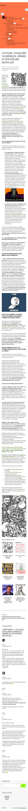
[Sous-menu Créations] (10, 34)
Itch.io (7, 799)
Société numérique (13, 68)
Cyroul (2, 5)
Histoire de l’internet (15, 616)
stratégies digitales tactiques (10, 325)
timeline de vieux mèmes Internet (14, 455)
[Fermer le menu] (2, 14)
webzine (14, 123)
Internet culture (12, 618)
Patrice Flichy (21, 113)
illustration (5, 618)
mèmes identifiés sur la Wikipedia (14, 470)
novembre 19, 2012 (6, 646)
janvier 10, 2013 (6, 757)
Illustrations (5, 68)
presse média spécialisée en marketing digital (13, 213)
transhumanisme (6, 121)
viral (3, 619)
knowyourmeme (17, 475)
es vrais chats (16, 371)
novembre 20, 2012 (6, 678)
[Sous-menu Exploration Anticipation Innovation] (23, 18)
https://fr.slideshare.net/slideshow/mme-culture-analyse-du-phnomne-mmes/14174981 (13, 447)
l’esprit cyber (18, 121)
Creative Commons (18, 490)
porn (13, 121)
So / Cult (11, 451)
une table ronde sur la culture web (5, 85)
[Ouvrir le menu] (26, 9)
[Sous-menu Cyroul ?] (9, 38)
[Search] (23, 785)
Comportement (6, 616)
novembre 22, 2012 (6, 719)
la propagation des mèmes (13, 473)
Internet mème (21, 618)
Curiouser (17, 430)
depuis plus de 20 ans (17, 107)
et (8, 430)
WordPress (23, 808)
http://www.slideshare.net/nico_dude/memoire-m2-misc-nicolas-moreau (14, 703)
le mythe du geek (13, 120)
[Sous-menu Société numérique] (15, 23)
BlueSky (7, 797)
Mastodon (7, 796)
